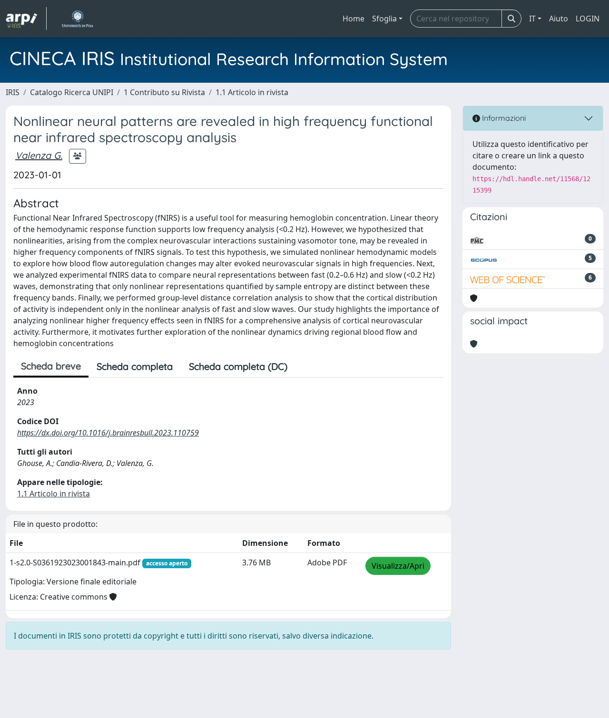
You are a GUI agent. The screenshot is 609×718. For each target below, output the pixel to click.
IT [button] (532, 18)
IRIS (13, 92)
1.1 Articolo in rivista (252, 92)
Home (353, 18)
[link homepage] (26, 18)
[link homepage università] (77, 18)
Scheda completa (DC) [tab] (238, 366)
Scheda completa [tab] (135, 366)
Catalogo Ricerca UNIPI (71, 92)
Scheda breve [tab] (51, 366)
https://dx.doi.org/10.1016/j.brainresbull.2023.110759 (108, 432)
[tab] (303, 367)
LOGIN (587, 18)
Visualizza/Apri (398, 566)
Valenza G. (38, 155)
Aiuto (558, 18)
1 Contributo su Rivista (164, 92)
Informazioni (503, 118)
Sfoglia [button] (384, 18)
